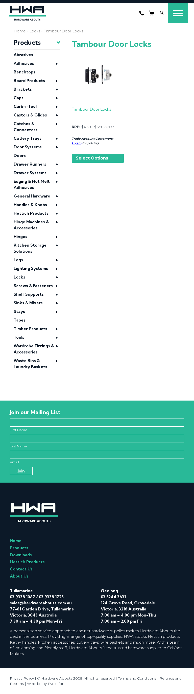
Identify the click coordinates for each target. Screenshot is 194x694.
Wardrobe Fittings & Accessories (34, 348)
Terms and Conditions (137, 678)
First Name (18, 430)
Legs (18, 259)
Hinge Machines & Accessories (31, 224)
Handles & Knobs (30, 204)
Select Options (92, 158)
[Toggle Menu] (178, 13)
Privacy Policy (22, 678)
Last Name (18, 446)
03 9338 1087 (22, 596)
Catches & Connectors (25, 126)
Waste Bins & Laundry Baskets (30, 363)
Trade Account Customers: (92, 139)
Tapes (20, 320)
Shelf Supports (29, 294)
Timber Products (30, 328)
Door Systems (28, 146)
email (14, 462)
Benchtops (24, 71)
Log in (76, 143)
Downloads (21, 554)
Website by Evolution (45, 683)
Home (20, 31)
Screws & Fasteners (33, 285)
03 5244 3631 (113, 596)
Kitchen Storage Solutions (30, 248)
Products (19, 547)
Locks (34, 31)
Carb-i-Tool (25, 106)
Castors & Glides (30, 114)
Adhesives (24, 63)
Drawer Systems (30, 172)
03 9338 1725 (51, 596)
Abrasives (23, 54)
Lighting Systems (31, 268)
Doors (20, 155)
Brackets (23, 89)
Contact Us (21, 568)
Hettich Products (31, 213)
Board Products (29, 80)
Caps (18, 97)
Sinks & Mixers (28, 302)
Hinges (20, 236)
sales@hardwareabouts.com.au (41, 602)
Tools (19, 337)
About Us (19, 576)
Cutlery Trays (27, 138)
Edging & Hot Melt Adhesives (32, 184)
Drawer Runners (30, 164)
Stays (19, 311)
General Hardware (32, 196)
